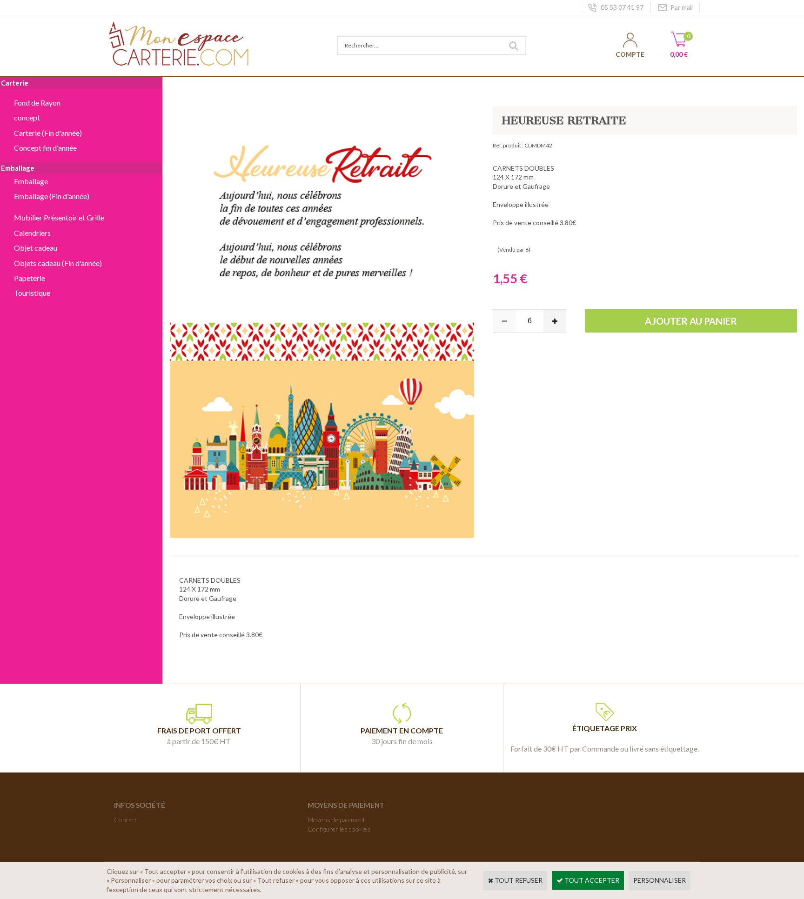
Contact (125, 820)
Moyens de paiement (336, 820)
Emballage (31, 181)
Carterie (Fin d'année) (48, 132)
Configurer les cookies (339, 829)
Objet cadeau (35, 247)
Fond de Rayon (37, 102)
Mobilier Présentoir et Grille (59, 217)
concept (27, 117)
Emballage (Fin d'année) (51, 196)
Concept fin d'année (45, 147)
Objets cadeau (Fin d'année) (58, 263)
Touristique (32, 292)
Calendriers (32, 232)
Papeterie (29, 277)
